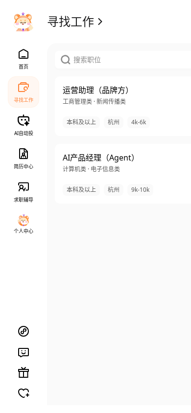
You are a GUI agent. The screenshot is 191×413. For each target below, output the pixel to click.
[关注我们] (23, 393)
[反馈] (23, 352)
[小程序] (23, 331)
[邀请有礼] (23, 372)
